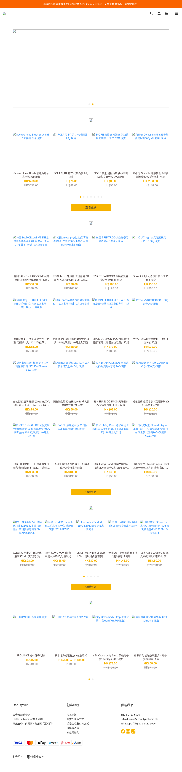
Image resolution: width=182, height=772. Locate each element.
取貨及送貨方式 (75, 719)
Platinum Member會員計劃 (28, 719)
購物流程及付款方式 (78, 723)
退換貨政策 (73, 728)
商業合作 (18, 723)
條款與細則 (73, 732)
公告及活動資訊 (21, 714)
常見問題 (72, 714)
